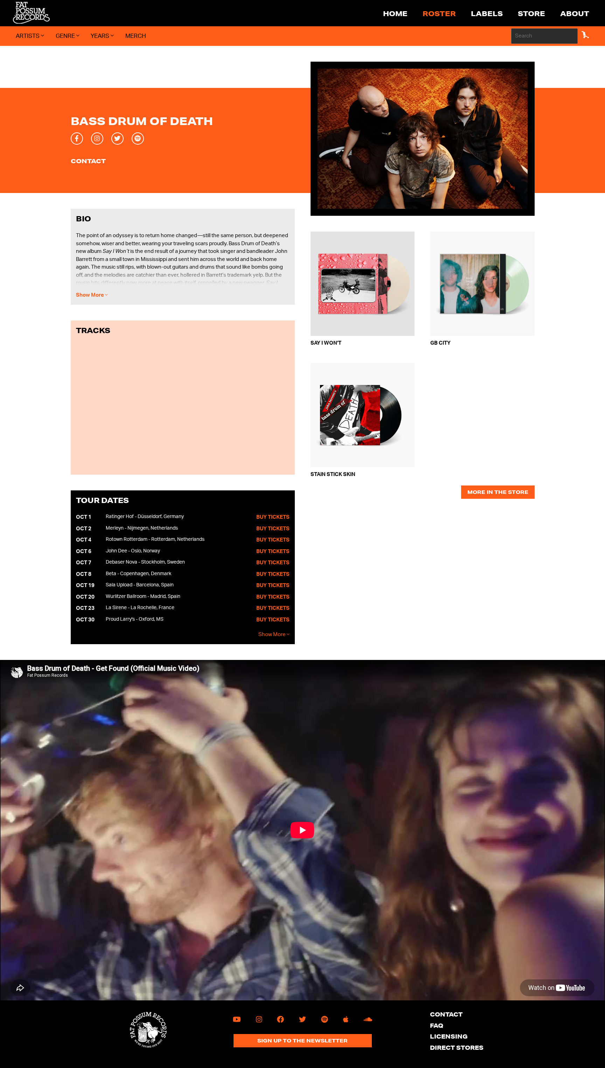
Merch (135, 36)
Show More (90, 295)
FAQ (436, 1025)
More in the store (497, 492)
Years (101, 36)
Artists (28, 36)
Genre (66, 36)
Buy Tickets (273, 517)
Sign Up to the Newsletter (302, 1041)
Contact (88, 161)
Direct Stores (457, 1047)
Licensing (449, 1036)
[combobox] (544, 36)
